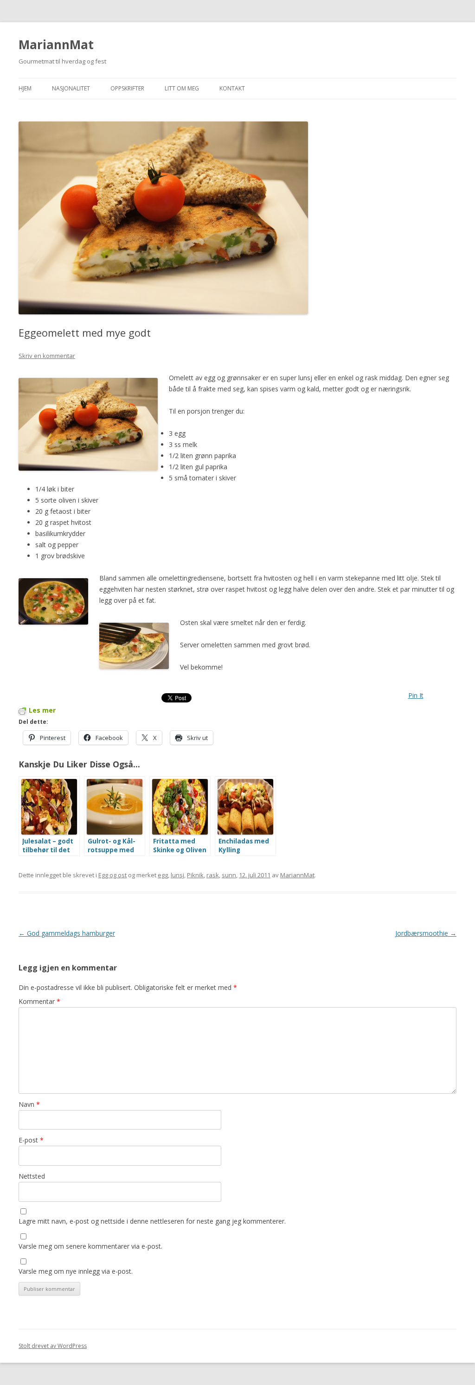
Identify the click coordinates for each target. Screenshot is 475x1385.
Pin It (416, 695)
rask (212, 875)
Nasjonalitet (71, 88)
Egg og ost (112, 875)
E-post (31, 1140)
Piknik (195, 875)
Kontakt (232, 88)
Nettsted (32, 1176)
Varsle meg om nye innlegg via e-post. (76, 1271)
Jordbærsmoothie (425, 933)
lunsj (177, 875)
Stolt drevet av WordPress (53, 1346)
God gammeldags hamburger (67, 933)
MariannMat (56, 44)
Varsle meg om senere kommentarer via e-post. (90, 1246)
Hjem (25, 88)
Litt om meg (182, 88)
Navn (29, 1104)
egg (163, 875)
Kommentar (39, 1001)
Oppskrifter (127, 88)
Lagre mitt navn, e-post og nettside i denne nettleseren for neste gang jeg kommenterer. (152, 1221)
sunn (229, 875)
